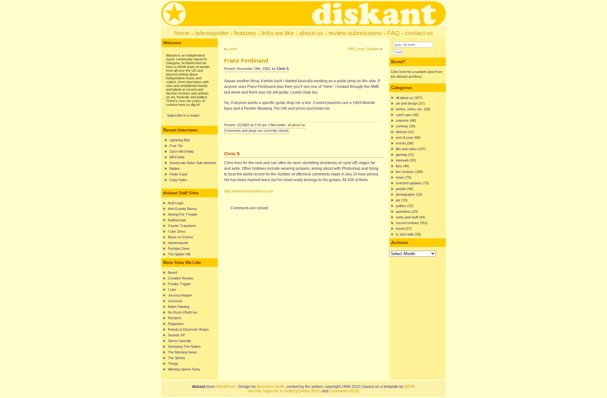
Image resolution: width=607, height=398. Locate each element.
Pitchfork (174, 318)
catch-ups (403, 115)
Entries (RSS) (309, 391)
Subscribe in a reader (183, 115)
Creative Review (180, 278)
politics (401, 206)
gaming (401, 154)
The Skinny (176, 358)
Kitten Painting (178, 307)
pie (398, 200)
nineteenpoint (178, 243)
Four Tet (175, 146)
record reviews (407, 223)
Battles (174, 168)
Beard (172, 272)
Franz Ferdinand (246, 61)
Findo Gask (178, 174)
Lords (232, 49)
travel (400, 228)
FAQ (393, 33)
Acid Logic (176, 203)
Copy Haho (178, 180)
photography (405, 194)
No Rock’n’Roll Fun (182, 312)
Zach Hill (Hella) (181, 151)
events (401, 143)
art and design (407, 103)
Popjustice (176, 324)
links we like (277, 33)
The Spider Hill (179, 254)
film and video (406, 149)
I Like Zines (177, 231)
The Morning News (182, 352)
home (182, 33)
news (400, 177)
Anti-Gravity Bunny (182, 209)
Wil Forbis (177, 157)
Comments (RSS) (344, 391)
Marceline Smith (271, 386)
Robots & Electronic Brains (188, 329)
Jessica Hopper (180, 295)
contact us (419, 33)
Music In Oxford (180, 237)
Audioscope (177, 220)
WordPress (225, 386)
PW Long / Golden (363, 49)
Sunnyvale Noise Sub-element (192, 163)
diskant (401, 132)
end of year (404, 137)
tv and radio (405, 234)
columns (402, 120)
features (245, 33)
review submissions (355, 33)
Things (173, 363)
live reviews (405, 172)
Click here (398, 72)
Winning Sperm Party (184, 369)
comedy (402, 126)
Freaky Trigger (179, 284)
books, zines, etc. (409, 109)
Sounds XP (176, 335)
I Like (172, 289)
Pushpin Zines (179, 248)
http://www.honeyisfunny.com (248, 191)
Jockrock (175, 301)
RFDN (409, 386)
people (401, 189)
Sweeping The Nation (184, 346)
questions (403, 211)
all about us (296, 125)
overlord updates (409, 183)
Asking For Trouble (182, 214)
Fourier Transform (182, 226)
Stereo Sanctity (179, 341)
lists (399, 166)
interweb (402, 160)
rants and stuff (407, 217)
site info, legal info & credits (271, 391)
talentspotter (212, 33)
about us (311, 33)
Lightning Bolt (179, 140)
